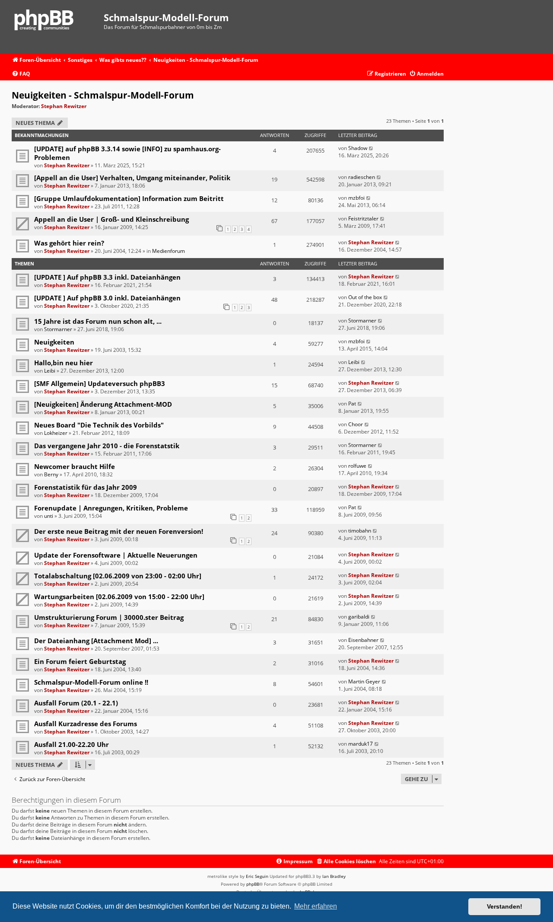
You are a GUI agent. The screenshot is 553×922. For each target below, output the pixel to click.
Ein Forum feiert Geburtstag (80, 661)
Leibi (49, 370)
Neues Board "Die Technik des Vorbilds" (99, 425)
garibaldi (358, 616)
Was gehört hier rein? (69, 243)
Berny (51, 474)
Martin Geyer (364, 681)
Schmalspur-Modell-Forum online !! (91, 682)
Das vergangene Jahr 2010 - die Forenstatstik (106, 445)
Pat (352, 403)
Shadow (357, 148)
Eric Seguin (257, 876)
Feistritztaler (363, 218)
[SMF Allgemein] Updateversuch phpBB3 (99, 383)
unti (48, 516)
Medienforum (168, 251)
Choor (355, 424)
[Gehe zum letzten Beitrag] (371, 148)
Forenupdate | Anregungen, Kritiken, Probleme (111, 508)
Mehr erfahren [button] (315, 906)
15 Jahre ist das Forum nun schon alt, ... (98, 321)
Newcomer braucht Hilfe (74, 466)
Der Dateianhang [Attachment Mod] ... (96, 640)
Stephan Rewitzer (63, 106)
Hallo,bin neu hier (63, 362)
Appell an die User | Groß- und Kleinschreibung (111, 219)
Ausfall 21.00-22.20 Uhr (71, 744)
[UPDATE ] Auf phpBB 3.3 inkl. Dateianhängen (107, 277)
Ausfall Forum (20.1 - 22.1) (76, 703)
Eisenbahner (363, 640)
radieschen (361, 177)
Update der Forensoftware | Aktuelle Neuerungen (115, 555)
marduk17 (360, 743)
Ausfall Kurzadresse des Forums (85, 723)
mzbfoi (356, 197)
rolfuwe (357, 465)
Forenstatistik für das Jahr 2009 (85, 487)
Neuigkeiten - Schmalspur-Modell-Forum (103, 95)
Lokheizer (55, 433)
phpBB (252, 884)
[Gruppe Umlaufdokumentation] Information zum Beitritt (129, 198)
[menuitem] (21, 74)
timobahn (359, 530)
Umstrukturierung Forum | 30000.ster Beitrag (109, 617)
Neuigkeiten (54, 342)
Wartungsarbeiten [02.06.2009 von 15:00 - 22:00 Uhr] (119, 596)
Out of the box (365, 297)
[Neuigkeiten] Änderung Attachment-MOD (103, 404)
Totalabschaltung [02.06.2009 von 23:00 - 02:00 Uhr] (117, 575)
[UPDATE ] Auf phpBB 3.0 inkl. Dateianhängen (107, 298)
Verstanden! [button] (504, 906)
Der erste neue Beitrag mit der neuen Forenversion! (118, 531)
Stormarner (58, 329)
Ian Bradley (334, 876)
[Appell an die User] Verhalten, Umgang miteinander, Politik (132, 177)
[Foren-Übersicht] (58, 26)
